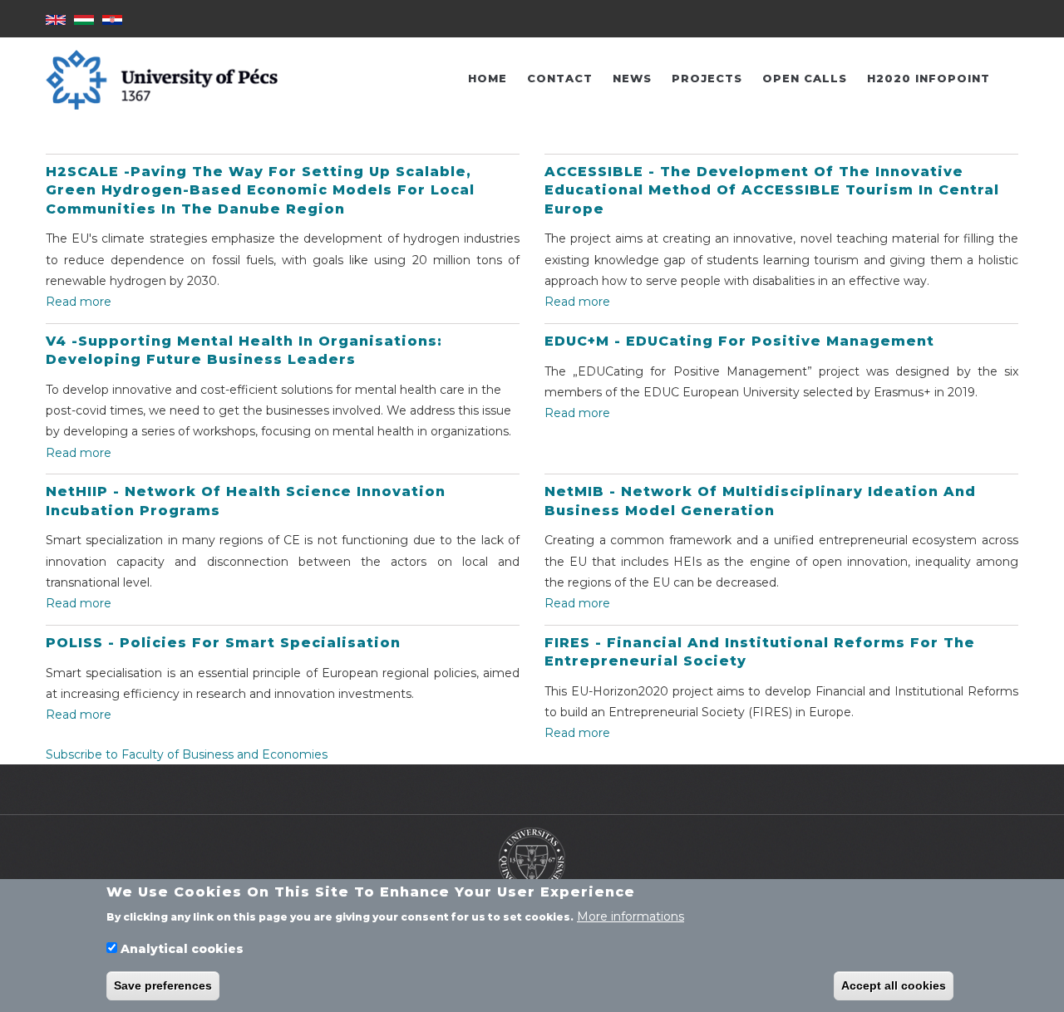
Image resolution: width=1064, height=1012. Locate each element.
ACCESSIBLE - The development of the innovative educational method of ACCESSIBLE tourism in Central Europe (771, 190)
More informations (630, 915)
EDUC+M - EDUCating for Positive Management (739, 341)
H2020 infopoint (928, 78)
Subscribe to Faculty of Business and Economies (187, 754)
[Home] (532, 859)
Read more (78, 301)
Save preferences (163, 985)
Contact (560, 78)
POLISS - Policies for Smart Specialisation (223, 643)
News (632, 78)
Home (487, 78)
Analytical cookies (182, 948)
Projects (707, 78)
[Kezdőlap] (162, 78)
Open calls (804, 78)
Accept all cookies (893, 985)
